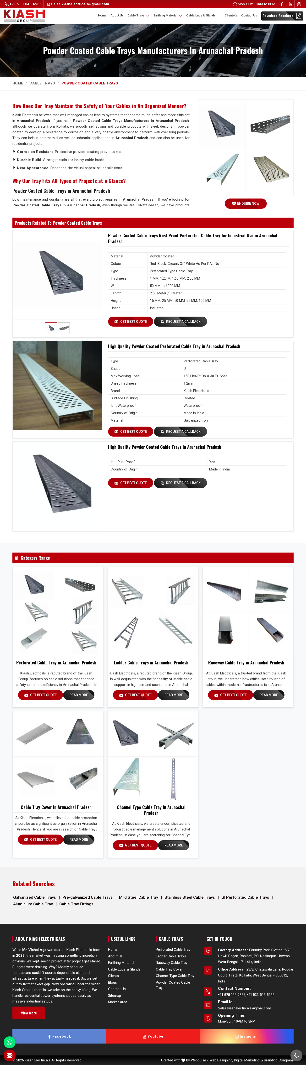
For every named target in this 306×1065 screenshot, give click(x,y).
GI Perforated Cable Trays (245, 897)
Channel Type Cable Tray (175, 976)
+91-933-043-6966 (25, 4)
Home (102, 15)
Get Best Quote (133, 322)
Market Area (117, 1002)
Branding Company (279, 1060)
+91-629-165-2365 (231, 994)
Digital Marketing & (248, 1060)
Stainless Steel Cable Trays (190, 897)
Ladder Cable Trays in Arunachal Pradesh (151, 662)
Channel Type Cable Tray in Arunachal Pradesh (151, 810)
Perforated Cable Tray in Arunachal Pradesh (56, 662)
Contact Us (249, 15)
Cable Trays (136, 15)
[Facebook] (282, 4)
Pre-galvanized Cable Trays (88, 897)
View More (29, 1012)
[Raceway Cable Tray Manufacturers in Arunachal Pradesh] (248, 612)
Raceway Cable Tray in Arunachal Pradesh (246, 662)
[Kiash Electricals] (24, 15)
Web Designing (220, 1060)
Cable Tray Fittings (76, 904)
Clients (113, 976)
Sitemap (114, 995)
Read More (79, 695)
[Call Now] (296, 1055)
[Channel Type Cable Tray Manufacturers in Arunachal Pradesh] (153, 756)
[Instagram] (299, 4)
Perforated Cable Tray (173, 949)
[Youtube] (290, 4)
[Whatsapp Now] (10, 1042)
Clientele (231, 15)
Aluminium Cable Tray (33, 904)
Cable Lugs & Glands (201, 15)
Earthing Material (165, 15)
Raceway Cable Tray (171, 963)
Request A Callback (183, 322)
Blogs (112, 982)
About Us (117, 15)
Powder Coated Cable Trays (173, 985)
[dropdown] (148, 15)
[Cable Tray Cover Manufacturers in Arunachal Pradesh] (58, 756)
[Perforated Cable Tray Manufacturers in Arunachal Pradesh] (58, 612)
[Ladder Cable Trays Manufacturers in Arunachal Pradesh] (153, 612)
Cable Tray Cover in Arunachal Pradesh (56, 807)
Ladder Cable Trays (171, 956)
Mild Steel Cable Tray (139, 897)
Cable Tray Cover (169, 969)
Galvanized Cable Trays (35, 897)
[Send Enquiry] (10, 1055)
